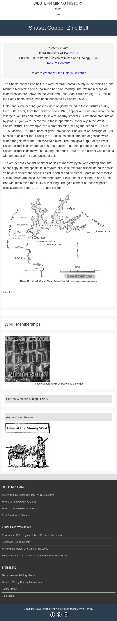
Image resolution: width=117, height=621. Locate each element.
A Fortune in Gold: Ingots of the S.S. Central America (32, 535)
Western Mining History (58, 3)
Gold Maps (8, 595)
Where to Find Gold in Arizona (19, 501)
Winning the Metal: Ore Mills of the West (25, 548)
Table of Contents (58, 63)
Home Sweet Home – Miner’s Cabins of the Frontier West (34, 555)
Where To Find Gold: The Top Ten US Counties (28, 495)
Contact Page (9, 589)
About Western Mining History (19, 575)
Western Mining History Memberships (23, 582)
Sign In (58, 8)
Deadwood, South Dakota (16, 542)
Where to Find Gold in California (64, 73)
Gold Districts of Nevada (16, 515)
